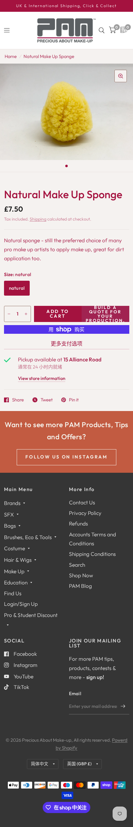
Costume (14, 548)
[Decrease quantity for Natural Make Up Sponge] (9, 314)
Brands (12, 503)
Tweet (47, 399)
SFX (9, 514)
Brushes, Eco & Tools (28, 537)
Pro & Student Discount (31, 615)
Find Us (12, 593)
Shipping (38, 219)
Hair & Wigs (18, 560)
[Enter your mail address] (123, 706)
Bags (10, 525)
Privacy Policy (85, 513)
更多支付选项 (66, 343)
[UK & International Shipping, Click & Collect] (66, 5)
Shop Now (81, 575)
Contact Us (82, 502)
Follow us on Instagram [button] (66, 457)
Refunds (78, 523)
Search (77, 564)
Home (11, 56)
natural (17, 288)
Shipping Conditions (92, 554)
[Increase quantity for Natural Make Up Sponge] (26, 314)
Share (18, 399)
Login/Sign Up (21, 604)
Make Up (14, 571)
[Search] (102, 30)
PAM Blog (80, 586)
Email (75, 693)
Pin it (74, 399)
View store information (41, 378)
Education (16, 582)
